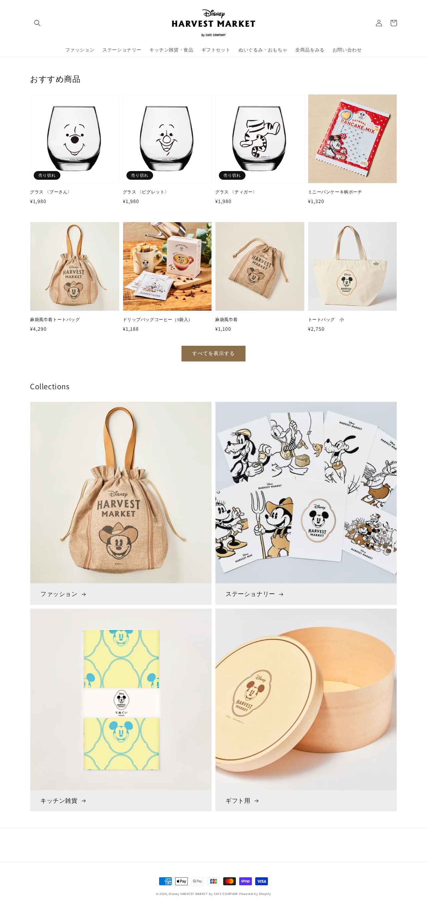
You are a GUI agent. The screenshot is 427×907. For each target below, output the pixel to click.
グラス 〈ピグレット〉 (146, 192)
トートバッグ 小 (326, 319)
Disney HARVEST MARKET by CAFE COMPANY (203, 894)
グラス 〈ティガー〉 (236, 192)
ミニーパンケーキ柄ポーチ (335, 192)
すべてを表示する (213, 353)
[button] (37, 23)
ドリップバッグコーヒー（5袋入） (158, 319)
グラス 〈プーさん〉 (51, 192)
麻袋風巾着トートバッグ (55, 319)
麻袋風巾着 (226, 319)
